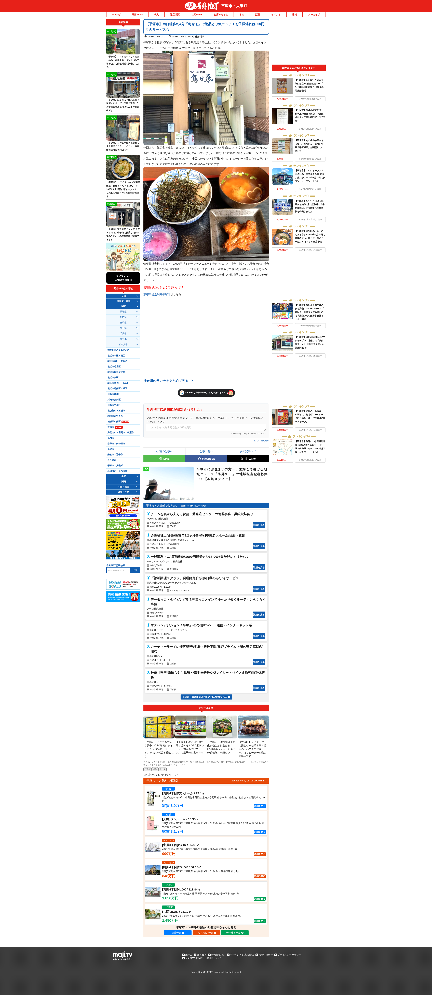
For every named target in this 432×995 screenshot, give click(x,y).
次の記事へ (246, 451)
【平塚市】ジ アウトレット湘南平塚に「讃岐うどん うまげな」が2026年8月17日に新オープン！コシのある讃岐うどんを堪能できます (123, 189)
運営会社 (202, 954)
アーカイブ (314, 14)
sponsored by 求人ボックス (193, 506)
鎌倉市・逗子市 (115, 454)
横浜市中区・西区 (116, 355)
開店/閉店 (175, 14)
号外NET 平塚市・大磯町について (203, 958)
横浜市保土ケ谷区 (116, 372)
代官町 (147, 769)
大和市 (114, 427)
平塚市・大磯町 (234, 6)
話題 (257, 14)
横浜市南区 (112, 377)
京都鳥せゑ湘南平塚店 (156, 294)
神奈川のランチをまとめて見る (168, 380)
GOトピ (116, 14)
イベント (276, 14)
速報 (294, 14)
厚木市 (110, 438)
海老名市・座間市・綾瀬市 (120, 432)
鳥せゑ (162, 769)
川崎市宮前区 (114, 399)
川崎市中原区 (114, 405)
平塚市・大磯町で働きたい (162, 505)
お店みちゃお (221, 14)
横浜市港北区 (114, 366)
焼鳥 (155, 769)
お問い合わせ (266, 954)
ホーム (188, 954)
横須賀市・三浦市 (116, 410)
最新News (137, 14)
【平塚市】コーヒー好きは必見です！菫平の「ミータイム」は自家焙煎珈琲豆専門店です (122, 146)
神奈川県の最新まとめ (118, 350)
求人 (156, 14)
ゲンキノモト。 (172, 774)
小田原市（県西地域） (118, 471)
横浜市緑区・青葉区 (117, 361)
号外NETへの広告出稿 (242, 954)
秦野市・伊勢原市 (116, 443)
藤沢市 (110, 449)
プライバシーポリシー (289, 954)
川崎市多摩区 (114, 394)
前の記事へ (166, 451)
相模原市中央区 (115, 416)
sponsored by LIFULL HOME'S (248, 780)
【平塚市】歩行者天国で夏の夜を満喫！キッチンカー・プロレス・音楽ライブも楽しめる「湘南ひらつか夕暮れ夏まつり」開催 (309, 312)
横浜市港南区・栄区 (117, 388)
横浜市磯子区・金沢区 (118, 383)
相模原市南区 (118, 421)
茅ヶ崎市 (111, 460)
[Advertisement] (299, 42)
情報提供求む (218, 954)
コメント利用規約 (261, 440)
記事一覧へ (206, 451)
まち (241, 14)
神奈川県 (199, 36)
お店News (197, 14)
